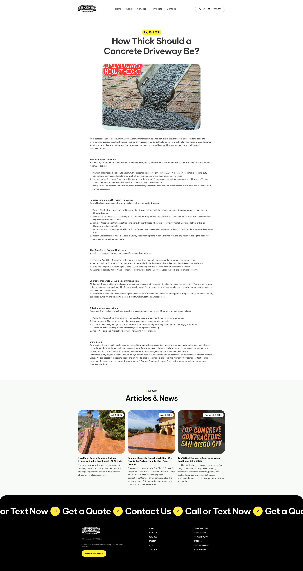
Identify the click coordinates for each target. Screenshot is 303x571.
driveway (206, 142)
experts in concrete (102, 139)
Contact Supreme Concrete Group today (159, 361)
